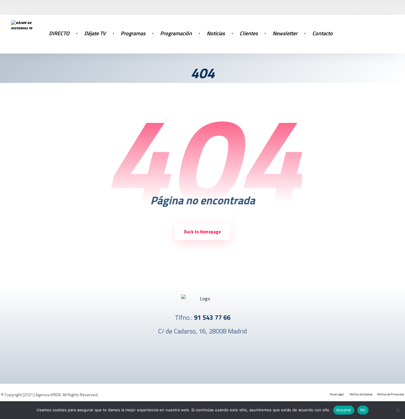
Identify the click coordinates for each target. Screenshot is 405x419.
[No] (398, 410)
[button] (374, 32)
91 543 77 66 (212, 317)
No (363, 409)
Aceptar (343, 409)
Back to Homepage (202, 232)
